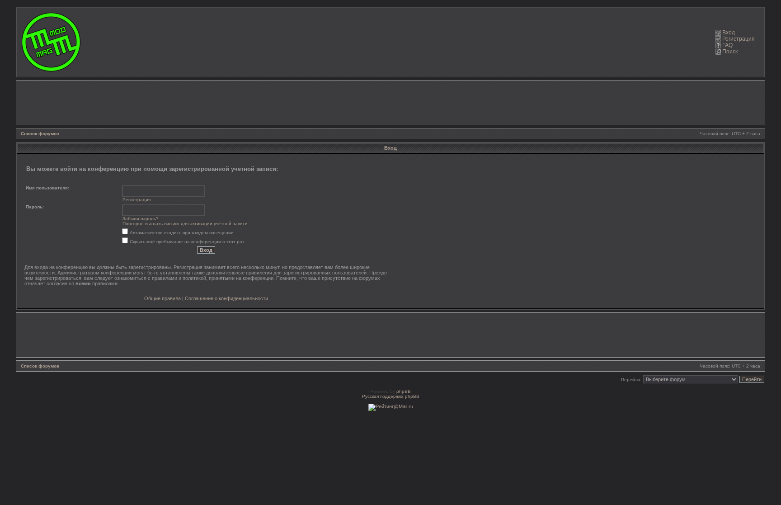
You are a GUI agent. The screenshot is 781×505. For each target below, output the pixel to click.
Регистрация (738, 39)
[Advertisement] (390, 102)
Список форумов (40, 133)
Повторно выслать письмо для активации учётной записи (185, 223)
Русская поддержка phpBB (390, 396)
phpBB (403, 391)
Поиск (730, 51)
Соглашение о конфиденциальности (226, 298)
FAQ (727, 45)
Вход (728, 32)
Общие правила (162, 298)
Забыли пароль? (140, 218)
